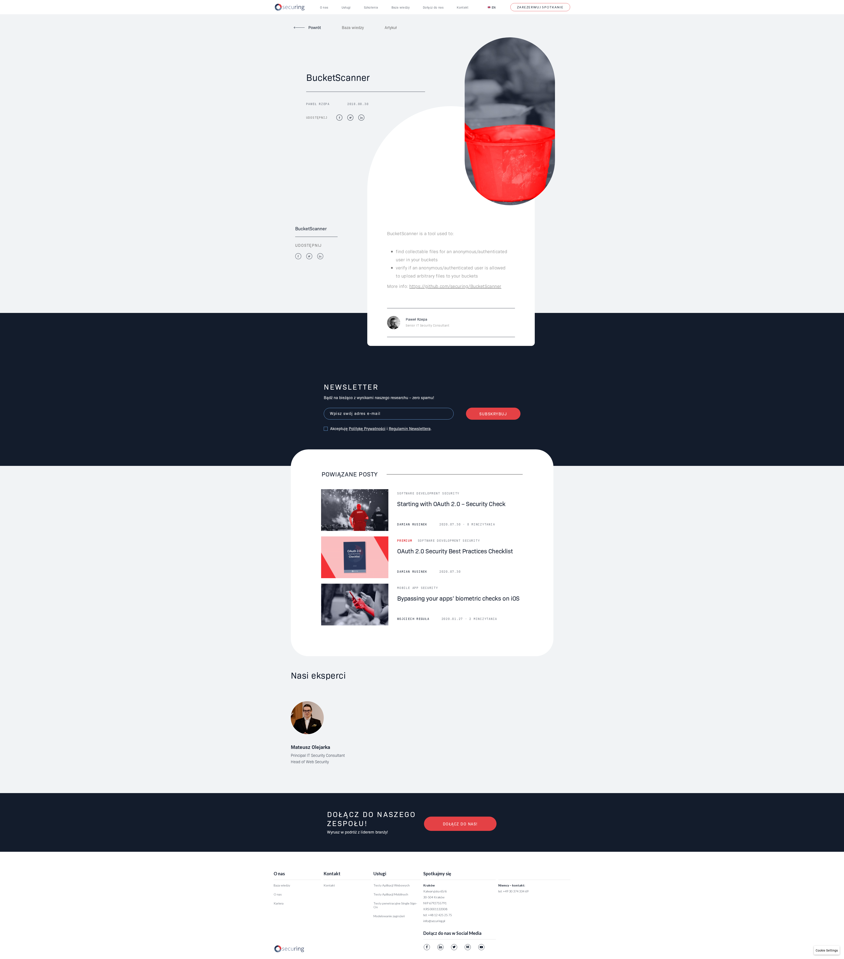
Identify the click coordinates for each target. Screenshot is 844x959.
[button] (827, 950)
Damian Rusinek (412, 524)
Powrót (314, 27)
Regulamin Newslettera (410, 428)
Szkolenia (371, 7)
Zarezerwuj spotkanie (540, 7)
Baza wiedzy (400, 7)
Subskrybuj (493, 413)
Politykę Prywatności (367, 428)
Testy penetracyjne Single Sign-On (395, 905)
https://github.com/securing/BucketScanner (455, 286)
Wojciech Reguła (413, 619)
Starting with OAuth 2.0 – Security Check (451, 503)
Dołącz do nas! (460, 823)
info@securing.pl (434, 921)
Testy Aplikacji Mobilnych (390, 894)
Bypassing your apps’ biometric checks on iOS (458, 598)
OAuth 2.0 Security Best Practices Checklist (455, 550)
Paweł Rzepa (318, 104)
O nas (324, 7)
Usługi (346, 7)
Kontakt (462, 7)
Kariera (279, 903)
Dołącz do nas (433, 7)
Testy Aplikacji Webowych (391, 885)
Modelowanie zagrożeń (389, 916)
